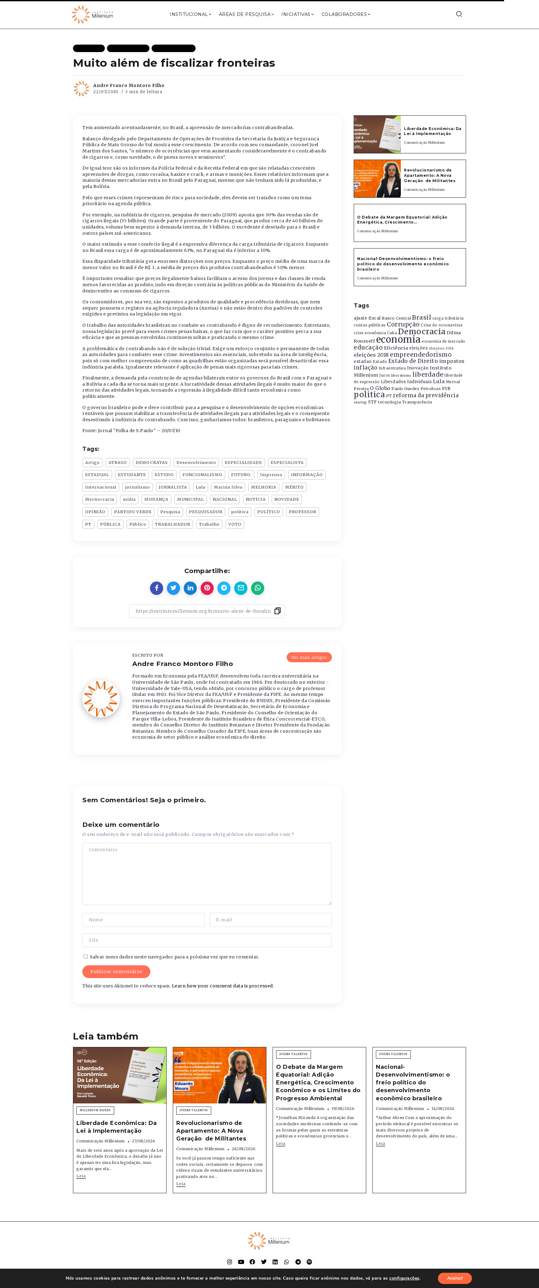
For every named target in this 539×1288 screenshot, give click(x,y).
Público (137, 524)
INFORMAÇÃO (307, 474)
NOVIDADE (286, 499)
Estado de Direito (413, 361)
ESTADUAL (97, 474)
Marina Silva (228, 487)
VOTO (234, 524)
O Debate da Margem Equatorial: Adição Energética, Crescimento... (402, 220)
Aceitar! (455, 1278)
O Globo (380, 388)
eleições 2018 (371, 355)
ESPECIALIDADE (243, 462)
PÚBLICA (110, 524)
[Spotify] (309, 1261)
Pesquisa (170, 511)
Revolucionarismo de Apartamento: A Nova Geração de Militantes (430, 175)
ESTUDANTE (132, 474)
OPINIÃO (95, 511)
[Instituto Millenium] (93, 14)
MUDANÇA (156, 499)
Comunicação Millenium (424, 143)
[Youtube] (241, 1261)
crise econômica (370, 333)
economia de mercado (443, 341)
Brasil (421, 317)
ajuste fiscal (367, 318)
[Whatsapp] (286, 1261)
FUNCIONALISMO (202, 474)
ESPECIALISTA (287, 462)
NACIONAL (225, 499)
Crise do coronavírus (442, 325)
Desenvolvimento (196, 462)
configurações (404, 1278)
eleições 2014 (441, 348)
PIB (446, 388)
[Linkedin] (275, 1261)
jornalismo (137, 487)
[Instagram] (229, 1261)
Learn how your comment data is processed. (223, 986)
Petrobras (430, 388)
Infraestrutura (392, 368)
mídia (129, 499)
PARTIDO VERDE (133, 511)
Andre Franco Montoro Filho (129, 85)
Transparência (417, 402)
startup (360, 402)
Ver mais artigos (309, 657)
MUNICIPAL (190, 499)
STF (372, 402)
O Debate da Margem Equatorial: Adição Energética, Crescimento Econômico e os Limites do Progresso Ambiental (318, 1083)
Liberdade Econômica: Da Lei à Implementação (433, 131)
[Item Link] (377, 134)
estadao (363, 361)
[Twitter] (264, 1261)
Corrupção (403, 324)
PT (88, 524)
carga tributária (448, 318)
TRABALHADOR (172, 524)
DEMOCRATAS (152, 462)
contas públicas (370, 325)
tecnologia (389, 401)
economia (398, 339)
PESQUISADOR (205, 511)
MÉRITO (294, 487)
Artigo (92, 462)
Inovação (418, 368)
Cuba (392, 333)
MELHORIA (263, 487)
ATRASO (118, 462)
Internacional (100, 487)
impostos (452, 361)
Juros (384, 375)
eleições (418, 348)
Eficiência (396, 348)
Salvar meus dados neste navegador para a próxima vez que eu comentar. (175, 957)
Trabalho (209, 524)
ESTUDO (164, 474)
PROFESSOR (302, 511)
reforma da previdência (426, 395)
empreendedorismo (421, 354)
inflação (365, 367)
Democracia (422, 331)
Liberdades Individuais (406, 381)
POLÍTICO (268, 511)
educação (368, 347)
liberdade (428, 374)
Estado (380, 361)
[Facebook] (252, 1261)
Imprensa (271, 474)
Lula (200, 487)
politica (240, 511)
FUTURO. (241, 474)
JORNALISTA (173, 487)
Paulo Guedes (405, 388)
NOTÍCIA (256, 499)
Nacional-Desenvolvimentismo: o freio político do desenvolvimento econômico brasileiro (403, 264)
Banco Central (396, 318)
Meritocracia (99, 499)
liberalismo (401, 376)
